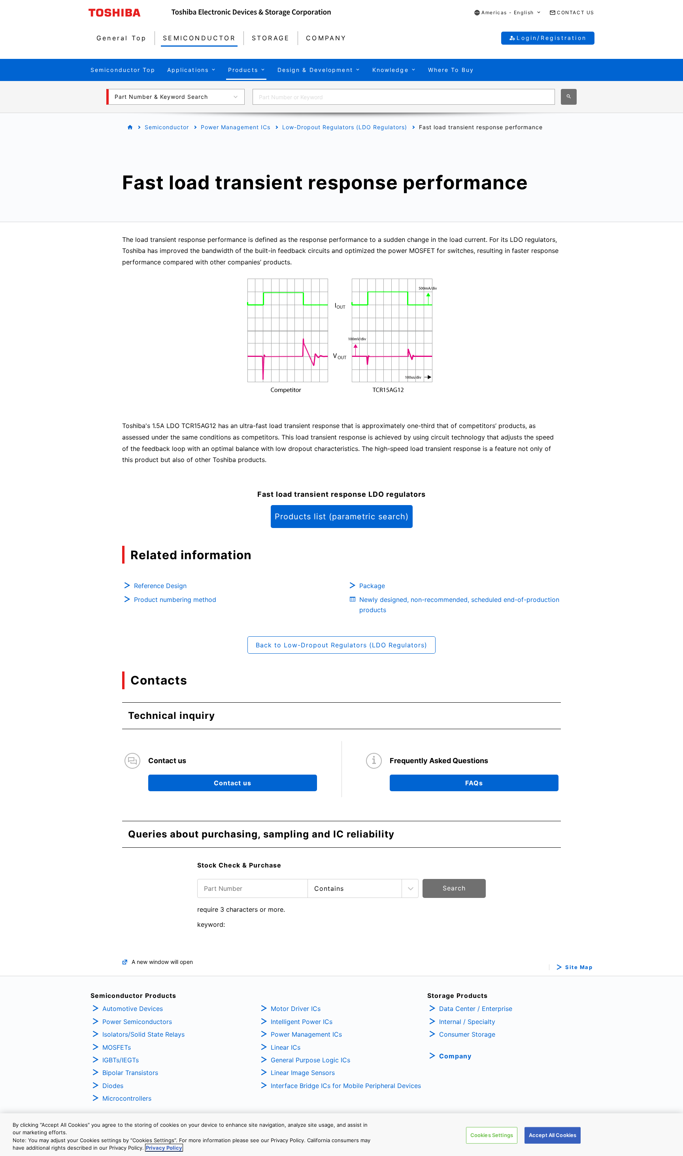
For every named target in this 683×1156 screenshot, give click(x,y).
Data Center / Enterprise (475, 1009)
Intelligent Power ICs (301, 1022)
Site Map (578, 967)
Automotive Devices (132, 1009)
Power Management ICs (235, 127)
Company (455, 1056)
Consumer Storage (467, 1034)
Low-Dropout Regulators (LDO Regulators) (344, 127)
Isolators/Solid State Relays (143, 1034)
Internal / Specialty (467, 1022)
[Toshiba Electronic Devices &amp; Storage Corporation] (251, 12)
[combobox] (404, 97)
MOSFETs (116, 1047)
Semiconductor (167, 127)
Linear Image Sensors (303, 1073)
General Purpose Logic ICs (310, 1060)
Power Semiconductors (137, 1022)
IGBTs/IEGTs (120, 1060)
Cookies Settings (491, 1135)
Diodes (112, 1086)
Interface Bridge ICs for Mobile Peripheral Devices (346, 1086)
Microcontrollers (126, 1098)
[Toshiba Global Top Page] (130, 12)
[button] (507, 13)
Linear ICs (285, 1047)
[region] (341, 1134)
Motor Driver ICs (296, 1009)
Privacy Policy (164, 1148)
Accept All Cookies (552, 1135)
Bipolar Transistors (130, 1073)
